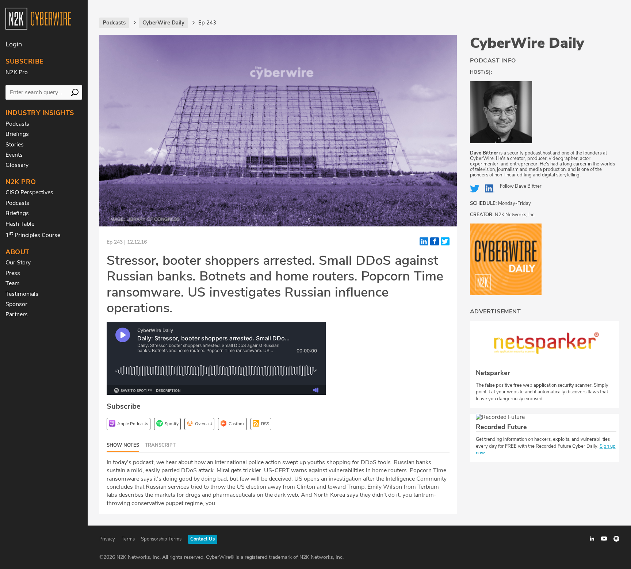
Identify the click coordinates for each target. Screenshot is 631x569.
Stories (14, 145)
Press (12, 273)
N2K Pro (16, 72)
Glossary (16, 165)
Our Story (18, 263)
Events (14, 155)
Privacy (107, 539)
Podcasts (17, 124)
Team (12, 283)
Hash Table (19, 224)
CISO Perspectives (29, 192)
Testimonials (21, 294)
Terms (128, 539)
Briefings (17, 134)
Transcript (160, 445)
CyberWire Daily (527, 43)
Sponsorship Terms (161, 539)
